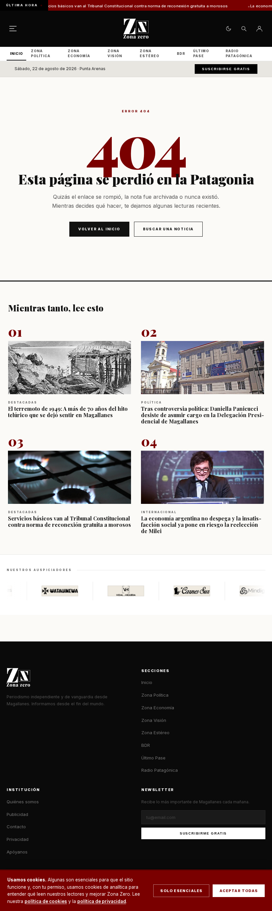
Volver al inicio (99, 229)
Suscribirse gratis (226, 69)
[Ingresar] (259, 29)
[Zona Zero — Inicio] (136, 29)
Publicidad (17, 814)
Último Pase (201, 53)
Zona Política (40, 53)
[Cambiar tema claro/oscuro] (228, 28)
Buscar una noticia (168, 229)
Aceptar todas (239, 890)
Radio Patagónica (239, 53)
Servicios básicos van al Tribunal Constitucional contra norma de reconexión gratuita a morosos (105, 6)
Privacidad (18, 839)
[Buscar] (243, 28)
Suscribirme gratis (203, 833)
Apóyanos (17, 851)
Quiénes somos (23, 801)
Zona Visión (114, 53)
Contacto (16, 826)
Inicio (16, 54)
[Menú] (13, 28)
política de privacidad (101, 901)
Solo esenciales (181, 890)
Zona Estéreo (149, 53)
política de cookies (46, 901)
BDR (181, 54)
